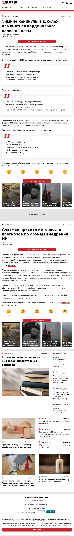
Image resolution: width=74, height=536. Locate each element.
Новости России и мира (11, 16)
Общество (59, 372)
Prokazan (12, 265)
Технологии (8, 224)
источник (6, 55)
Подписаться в (37, 41)
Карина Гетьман (9, 243)
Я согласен (37, 529)
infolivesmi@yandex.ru (36, 504)
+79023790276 (36, 501)
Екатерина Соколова (11, 35)
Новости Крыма (9, 353)
